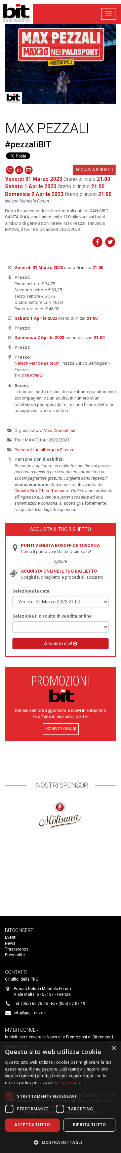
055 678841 (33, 375)
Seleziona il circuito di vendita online (52, 616)
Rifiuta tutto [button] (89, 1125)
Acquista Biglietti (94, 169)
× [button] (113, 1048)
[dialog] (60, 1097)
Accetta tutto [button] (32, 1125)
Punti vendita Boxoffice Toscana (60, 545)
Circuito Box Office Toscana (41, 490)
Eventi (10, 937)
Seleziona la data (30, 591)
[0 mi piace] (19, 169)
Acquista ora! (58, 643)
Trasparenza (17, 949)
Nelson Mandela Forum (36, 363)
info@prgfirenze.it (30, 1012)
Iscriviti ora (59, 728)
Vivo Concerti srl (59, 430)
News (10, 943)
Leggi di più (69, 1082)
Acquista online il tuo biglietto (59, 571)
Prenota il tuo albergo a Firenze (44, 449)
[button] (60, 1142)
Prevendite (15, 955)
